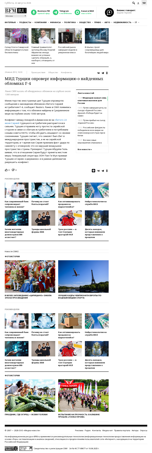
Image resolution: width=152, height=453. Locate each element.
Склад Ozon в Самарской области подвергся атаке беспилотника (16, 50)
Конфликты (66, 72)
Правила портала (122, 430)
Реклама (79, 430)
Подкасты (25, 22)
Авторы (135, 430)
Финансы (55, 22)
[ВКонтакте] (98, 73)
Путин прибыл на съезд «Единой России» (91, 121)
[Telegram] (102, 73)
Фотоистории (12, 256)
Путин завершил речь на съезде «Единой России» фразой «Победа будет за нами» (92, 111)
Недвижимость (122, 22)
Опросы (143, 430)
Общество (85, 22)
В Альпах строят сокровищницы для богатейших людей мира (96, 50)
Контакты (96, 430)
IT (136, 22)
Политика (70, 22)
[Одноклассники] (107, 73)
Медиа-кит (107, 430)
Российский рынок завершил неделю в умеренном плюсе (67, 50)
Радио (88, 430)
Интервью (10, 22)
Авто (107, 22)
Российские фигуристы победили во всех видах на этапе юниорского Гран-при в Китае (91, 131)
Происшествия (38, 72)
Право (97, 22)
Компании (41, 22)
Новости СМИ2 (11, 251)
